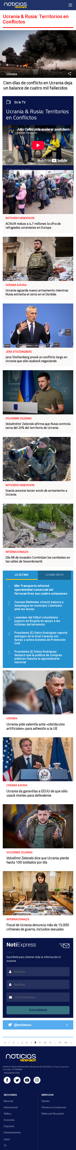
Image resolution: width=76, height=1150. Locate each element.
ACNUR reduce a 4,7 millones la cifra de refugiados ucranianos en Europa (33, 225)
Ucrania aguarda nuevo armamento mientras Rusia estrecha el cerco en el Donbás (37, 292)
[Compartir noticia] (69, 73)
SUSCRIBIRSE (38, 1010)
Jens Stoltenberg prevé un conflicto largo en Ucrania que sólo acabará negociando (36, 359)
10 (45, 1042)
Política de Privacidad (52, 1113)
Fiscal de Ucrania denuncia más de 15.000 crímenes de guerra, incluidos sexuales (37, 927)
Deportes (9, 1126)
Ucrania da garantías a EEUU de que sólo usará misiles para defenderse (37, 793)
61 (60, 1042)
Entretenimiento (12, 1132)
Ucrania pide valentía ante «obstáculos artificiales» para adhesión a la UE (35, 726)
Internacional (11, 1107)
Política (7, 1113)
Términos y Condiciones (53, 1107)
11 (50, 1042)
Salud (7, 1139)
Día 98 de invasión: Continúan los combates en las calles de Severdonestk (38, 559)
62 (66, 1042)
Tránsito (45, 1101)
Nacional (8, 1101)
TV (5, 1145)
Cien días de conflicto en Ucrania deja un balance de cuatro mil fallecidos (37, 85)
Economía (9, 1120)
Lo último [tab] (21, 574)
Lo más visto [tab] (54, 574)
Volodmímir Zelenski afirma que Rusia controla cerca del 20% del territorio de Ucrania (38, 425)
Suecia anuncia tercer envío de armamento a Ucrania (36, 492)
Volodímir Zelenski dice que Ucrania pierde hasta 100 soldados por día (37, 860)
